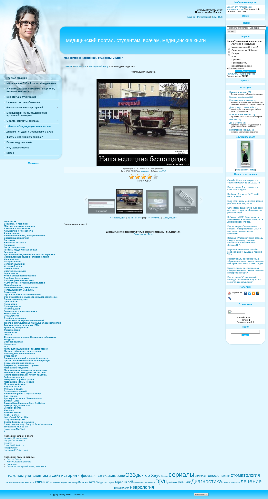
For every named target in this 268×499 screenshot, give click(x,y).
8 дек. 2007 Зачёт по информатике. (14, 446)
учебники (172, 482)
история (69, 475)
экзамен (55, 482)
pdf (130, 482)
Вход (213, 17)
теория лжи (65, 482)
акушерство (116, 475)
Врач (234, 56)
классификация (231, 482)
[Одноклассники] (254, 293)
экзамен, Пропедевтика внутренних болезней (15, 439)
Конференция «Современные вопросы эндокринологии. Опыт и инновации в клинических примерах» (244, 230)
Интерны (83, 482)
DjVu (161, 481)
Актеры (94, 482)
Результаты (232, 74)
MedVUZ (162, 171)
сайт (56, 475)
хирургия (200, 475)
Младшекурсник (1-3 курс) (245, 47)
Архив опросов (247, 74)
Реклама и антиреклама (241, 100)
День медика (235, 123)
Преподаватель (239, 63)
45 (140, 217)
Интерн (235, 53)
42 (131, 217)
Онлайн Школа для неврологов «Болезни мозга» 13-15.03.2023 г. (243, 181)
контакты (43, 475)
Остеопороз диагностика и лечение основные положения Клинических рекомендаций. (245, 210)
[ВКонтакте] (245, 293)
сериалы (181, 474)
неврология (142, 487)
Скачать (102, 476)
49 (153, 217)
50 (156, 217)
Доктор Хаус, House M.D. (241, 107)
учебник (184, 482)
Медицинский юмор (98, 66)
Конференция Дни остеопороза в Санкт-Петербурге (243, 188)
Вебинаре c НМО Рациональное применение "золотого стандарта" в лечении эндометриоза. (245, 219)
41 (129, 217)
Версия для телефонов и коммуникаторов (239, 8)
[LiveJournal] (230, 298)
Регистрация (203, 17)
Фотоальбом (80, 66)
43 (134, 217)
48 (150, 217)
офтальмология (15, 482)
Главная (191, 17)
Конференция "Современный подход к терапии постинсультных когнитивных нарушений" (244, 279)
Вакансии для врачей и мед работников (26, 466)
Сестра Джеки (14, 459)
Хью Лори (29, 482)
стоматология (245, 475)
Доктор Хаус (148, 475)
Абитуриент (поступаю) (243, 44)
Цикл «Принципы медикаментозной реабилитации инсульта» (245, 202)
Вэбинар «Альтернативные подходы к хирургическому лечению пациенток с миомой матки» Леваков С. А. (245, 241)
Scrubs (164, 476)
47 (147, 217)
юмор (74, 482)
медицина (145, 171)
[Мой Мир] (258, 293)
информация (87, 476)
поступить (26, 475)
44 (137, 217)
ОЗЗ (130, 475)
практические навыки (144, 482)
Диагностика (206, 481)
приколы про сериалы (240, 130)
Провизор (236, 59)
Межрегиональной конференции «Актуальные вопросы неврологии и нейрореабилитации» (245, 270)
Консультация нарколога (19, 461)
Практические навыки (240, 114)
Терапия (121, 482)
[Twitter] (250, 293)
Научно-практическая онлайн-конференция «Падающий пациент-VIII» (245, 251)
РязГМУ (233, 119)
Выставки (11, 464)
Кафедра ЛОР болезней (16, 450)
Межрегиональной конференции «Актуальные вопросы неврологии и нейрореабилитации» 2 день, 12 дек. (245, 261)
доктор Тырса (107, 482)
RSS (220, 17)
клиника (42, 482)
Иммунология (121, 488)
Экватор (8, 443)
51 (159, 217)
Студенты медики (238, 92)
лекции (226, 476)
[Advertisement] (33, 191)
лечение (251, 481)
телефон (214, 475)
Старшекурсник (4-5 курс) (245, 50)
